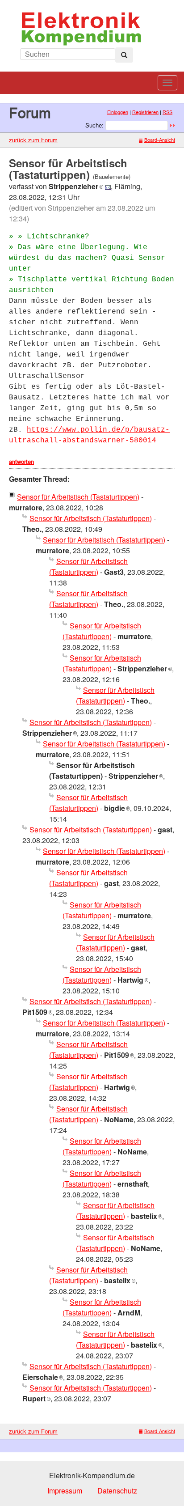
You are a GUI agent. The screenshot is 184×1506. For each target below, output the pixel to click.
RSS (167, 112)
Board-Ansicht (159, 140)
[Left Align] (124, 55)
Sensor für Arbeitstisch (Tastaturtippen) (78, 497)
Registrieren (145, 112)
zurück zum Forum (33, 140)
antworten (21, 461)
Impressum (64, 1490)
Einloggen (117, 112)
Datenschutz (117, 1490)
